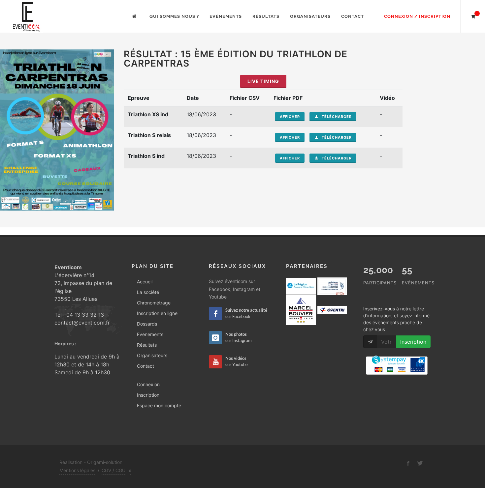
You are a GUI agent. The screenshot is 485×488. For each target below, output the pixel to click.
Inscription (148, 395)
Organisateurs (310, 16)
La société (148, 292)
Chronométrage (154, 302)
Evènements (226, 16)
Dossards (147, 324)
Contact (352, 16)
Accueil (144, 281)
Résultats (265, 16)
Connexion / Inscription (417, 16)
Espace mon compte (159, 405)
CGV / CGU (113, 470)
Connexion (148, 384)
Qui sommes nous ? (174, 16)
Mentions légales (77, 470)
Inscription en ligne (157, 313)
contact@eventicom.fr (82, 322)
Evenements (150, 334)
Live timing (263, 81)
